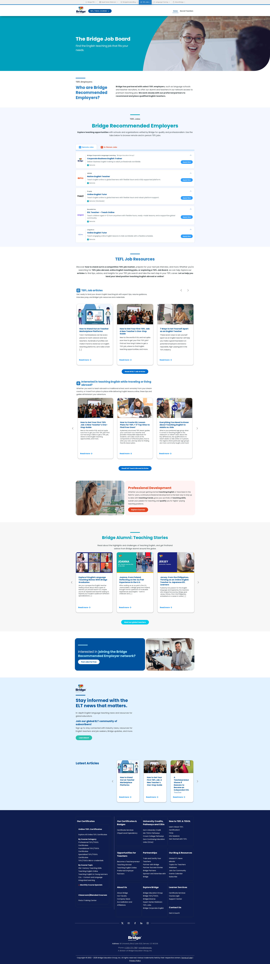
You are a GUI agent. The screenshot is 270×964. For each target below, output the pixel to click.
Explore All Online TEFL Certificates (92, 834)
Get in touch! (174, 913)
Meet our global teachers (135, 622)
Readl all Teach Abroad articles (135, 468)
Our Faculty (122, 896)
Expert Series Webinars (109, 2)
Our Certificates (86, 821)
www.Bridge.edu (145, 947)
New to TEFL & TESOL (179, 821)
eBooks (172, 861)
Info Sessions (174, 836)
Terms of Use (186, 958)
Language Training (162, 2)
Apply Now (187, 162)
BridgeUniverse (149, 899)
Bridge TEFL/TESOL (150, 896)
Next (188, 290)
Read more (84, 360)
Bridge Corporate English (153, 908)
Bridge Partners (149, 870)
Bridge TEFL (91, 2)
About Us (122, 887)
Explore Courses (138, 510)
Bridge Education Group (153, 893)
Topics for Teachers (177, 864)
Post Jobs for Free (89, 662)
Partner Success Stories (153, 867)
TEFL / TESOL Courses (98, 11)
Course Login (174, 896)
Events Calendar (176, 873)
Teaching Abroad (124, 864)
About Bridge (179, 2)
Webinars (173, 867)
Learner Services (178, 887)
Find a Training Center (87, 900)
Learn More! (84, 738)
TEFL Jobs (146, 2)
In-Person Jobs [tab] (110, 147)
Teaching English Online (88, 871)
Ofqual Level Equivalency (127, 833)
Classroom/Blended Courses (92, 895)
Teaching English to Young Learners (93, 874)
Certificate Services (125, 830)
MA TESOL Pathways (151, 833)
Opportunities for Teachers (126, 854)
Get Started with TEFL (178, 839)
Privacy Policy (135, 960)
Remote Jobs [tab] (88, 147)
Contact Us (175, 907)
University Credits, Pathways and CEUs (153, 823)
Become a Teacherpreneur (128, 861)
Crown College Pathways (153, 836)
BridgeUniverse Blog (129, 2)
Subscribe (173, 876)
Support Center (175, 899)
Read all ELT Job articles (135, 371)
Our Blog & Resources (180, 852)
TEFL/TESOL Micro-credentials (90, 860)
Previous (181, 290)
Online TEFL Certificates (90, 829)
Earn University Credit (152, 830)
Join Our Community (177, 870)
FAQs (171, 833)
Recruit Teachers (186, 11)
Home (175, 11)
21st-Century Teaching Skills (90, 868)
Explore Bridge (151, 887)
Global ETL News (175, 858)
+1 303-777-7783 (130, 947)
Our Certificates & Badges (127, 823)
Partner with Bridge (151, 864)
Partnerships (150, 852)
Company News (123, 899)
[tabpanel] (135, 196)
